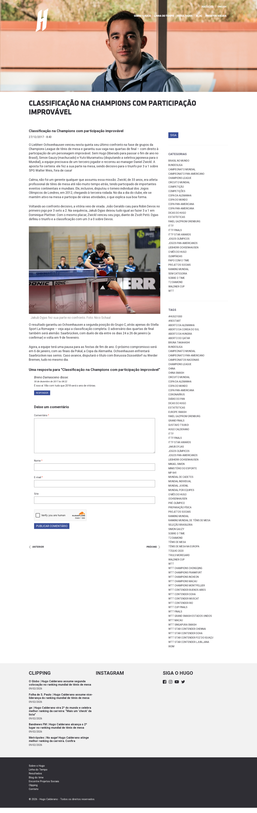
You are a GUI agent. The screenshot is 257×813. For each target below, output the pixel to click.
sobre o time (176, 533)
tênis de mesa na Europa (183, 546)
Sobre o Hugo (142, 15)
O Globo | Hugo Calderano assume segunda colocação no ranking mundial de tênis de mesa (60, 683)
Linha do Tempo (164, 15)
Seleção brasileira (180, 524)
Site (36, 493)
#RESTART (174, 320)
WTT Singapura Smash (182, 624)
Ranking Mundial (178, 269)
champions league (179, 364)
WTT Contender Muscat (183, 598)
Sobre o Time (176, 278)
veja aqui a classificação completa (82, 329)
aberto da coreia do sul (183, 329)
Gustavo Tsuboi (178, 425)
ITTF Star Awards (179, 234)
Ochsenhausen (177, 498)
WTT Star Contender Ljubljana (188, 642)
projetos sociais (179, 511)
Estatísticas (176, 217)
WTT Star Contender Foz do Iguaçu (190, 637)
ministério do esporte (182, 468)
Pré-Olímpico (176, 503)
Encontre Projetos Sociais (44, 781)
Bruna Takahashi (179, 342)
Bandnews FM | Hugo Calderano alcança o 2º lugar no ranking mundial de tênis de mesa (58, 726)
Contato (33, 789)
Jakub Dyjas (176, 446)
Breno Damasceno (46, 377)
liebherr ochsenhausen (183, 459)
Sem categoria (177, 273)
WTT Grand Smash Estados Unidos (190, 616)
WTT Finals (175, 611)
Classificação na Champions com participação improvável (76, 131)
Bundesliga (175, 165)
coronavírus (176, 394)
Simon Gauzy (176, 529)
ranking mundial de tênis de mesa (189, 520)
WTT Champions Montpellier (186, 585)
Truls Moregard (179, 555)
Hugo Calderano (178, 429)
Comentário (41, 415)
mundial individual (179, 481)
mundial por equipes (181, 490)
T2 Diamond (175, 282)
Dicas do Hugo (177, 212)
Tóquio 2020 (176, 550)
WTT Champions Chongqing (185, 568)
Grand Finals (176, 420)
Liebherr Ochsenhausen (183, 247)
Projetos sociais (179, 264)
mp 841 (172, 472)
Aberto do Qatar (179, 338)
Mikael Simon (176, 464)
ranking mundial (178, 516)
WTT (171, 290)
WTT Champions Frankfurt (185, 572)
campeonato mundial (181, 351)
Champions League (179, 178)
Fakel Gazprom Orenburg (184, 221)
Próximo (152, 547)
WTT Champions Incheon (183, 576)
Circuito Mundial (179, 182)
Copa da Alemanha (179, 195)
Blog (199, 15)
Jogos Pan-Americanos (183, 243)
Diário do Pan (176, 398)
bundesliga (175, 347)
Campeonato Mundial (181, 169)
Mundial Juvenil (178, 485)
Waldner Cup (176, 286)
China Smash (176, 372)
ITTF (171, 225)
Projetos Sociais (216, 15)
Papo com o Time (178, 260)
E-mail (38, 477)
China (171, 368)
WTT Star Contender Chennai (187, 628)
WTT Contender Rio (180, 603)
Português (207, 6)
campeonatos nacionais (183, 359)
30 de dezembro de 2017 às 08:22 (50, 381)
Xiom (171, 646)
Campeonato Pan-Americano (186, 173)
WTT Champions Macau (182, 581)
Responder (42, 393)
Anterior (38, 547)
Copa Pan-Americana (181, 204)
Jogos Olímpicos (179, 238)
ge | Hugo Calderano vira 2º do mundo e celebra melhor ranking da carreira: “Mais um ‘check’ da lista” (60, 711)
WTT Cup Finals (177, 607)
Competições (176, 191)
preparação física (179, 507)
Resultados (184, 15)
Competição (176, 186)
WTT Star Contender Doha (185, 633)
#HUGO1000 (175, 316)
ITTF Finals (175, 230)
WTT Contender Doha (182, 594)
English (222, 6)
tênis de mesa (177, 542)
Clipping (33, 785)
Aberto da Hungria (180, 333)
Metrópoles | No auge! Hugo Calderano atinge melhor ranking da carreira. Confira (59, 739)
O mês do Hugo (177, 251)
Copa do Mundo (178, 199)
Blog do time (36, 777)
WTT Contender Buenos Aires (187, 589)
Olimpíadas (175, 256)
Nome (38, 460)
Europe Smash (177, 412)
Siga (173, 135)
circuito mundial (179, 377)
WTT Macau (175, 620)
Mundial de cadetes (180, 477)
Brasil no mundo (178, 160)
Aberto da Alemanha (181, 325)
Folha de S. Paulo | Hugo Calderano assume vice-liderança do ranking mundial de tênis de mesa (61, 696)
